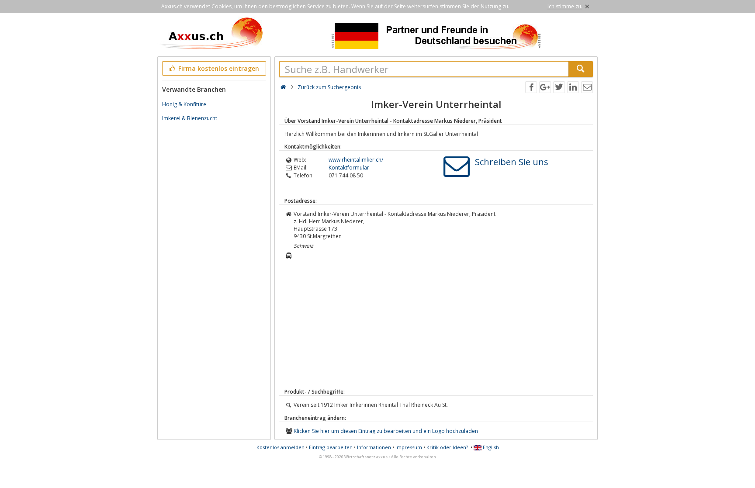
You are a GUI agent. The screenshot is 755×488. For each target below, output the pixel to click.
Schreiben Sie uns (511, 162)
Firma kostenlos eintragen (218, 68)
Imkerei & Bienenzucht (189, 118)
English (490, 447)
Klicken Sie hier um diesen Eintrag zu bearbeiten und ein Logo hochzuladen (386, 431)
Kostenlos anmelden (280, 447)
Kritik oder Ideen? (447, 447)
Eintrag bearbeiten (331, 447)
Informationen (374, 447)
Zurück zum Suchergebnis (329, 87)
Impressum (408, 447)
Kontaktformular (349, 167)
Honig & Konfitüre (184, 104)
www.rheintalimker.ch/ (356, 159)
